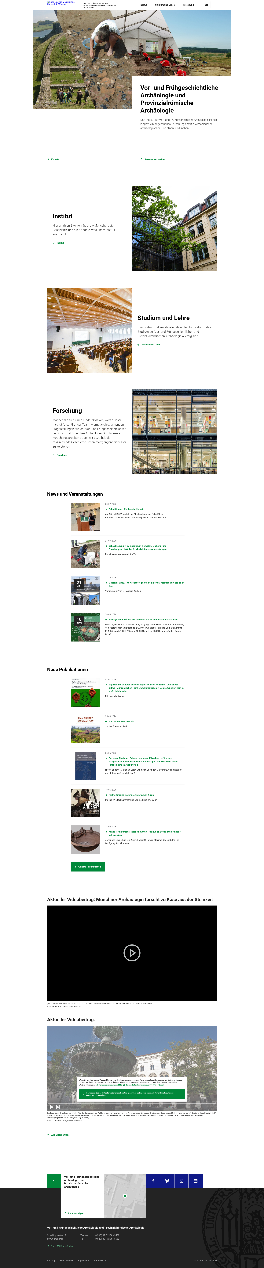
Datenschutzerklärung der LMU (109, 1085)
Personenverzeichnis (155, 159)
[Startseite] (54, 1181)
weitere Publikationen (89, 866)
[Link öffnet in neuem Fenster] (103, 1196)
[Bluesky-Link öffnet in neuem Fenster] (167, 1181)
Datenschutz (66, 1260)
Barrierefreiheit (101, 1260)
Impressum (83, 1260)
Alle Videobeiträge (60, 1135)
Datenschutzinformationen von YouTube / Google (145, 1085)
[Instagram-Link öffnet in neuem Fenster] (181, 1181)
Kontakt (55, 159)
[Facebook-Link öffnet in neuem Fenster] (153, 1181)
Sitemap (51, 1260)
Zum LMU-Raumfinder (62, 1246)
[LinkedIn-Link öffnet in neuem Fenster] (196, 1181)
